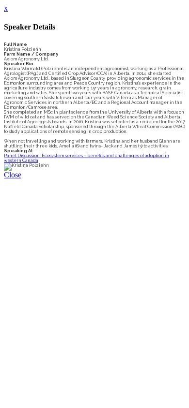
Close (12, 175)
